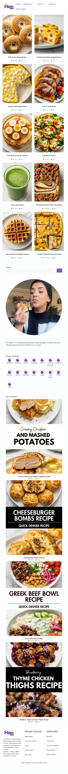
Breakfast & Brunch (31, 741)
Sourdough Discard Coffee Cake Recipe (49, 205)
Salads (27, 745)
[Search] (59, 271)
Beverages (28, 754)
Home (18, 4)
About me (52, 4)
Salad (42, 375)
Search (8, 267)
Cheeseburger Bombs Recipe (34, 557)
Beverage (18, 363)
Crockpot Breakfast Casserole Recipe (49, 254)
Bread (26, 363)
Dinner (18, 375)
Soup (9, 387)
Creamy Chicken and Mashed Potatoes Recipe (34, 476)
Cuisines (40, 4)
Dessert (9, 375)
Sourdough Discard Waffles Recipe (17, 254)
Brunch (42, 363)
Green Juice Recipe (17, 205)
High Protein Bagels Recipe (17, 57)
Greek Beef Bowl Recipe (34, 638)
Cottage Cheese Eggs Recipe (17, 106)
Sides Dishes (29, 750)
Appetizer (9, 363)
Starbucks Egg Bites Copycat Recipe (49, 57)
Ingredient (26, 375)
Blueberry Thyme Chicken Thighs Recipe (34, 720)
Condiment (58, 363)
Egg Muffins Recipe (49, 155)
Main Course (29, 736)
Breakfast (34, 363)
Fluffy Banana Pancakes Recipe (17, 155)
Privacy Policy (21, 9)
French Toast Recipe (49, 106)
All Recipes (27, 4)
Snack (58, 375)
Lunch (34, 375)
